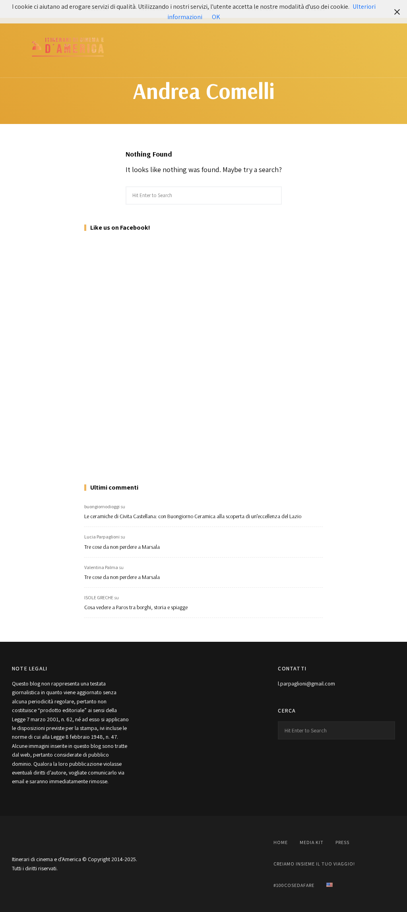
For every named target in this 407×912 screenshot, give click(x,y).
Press (342, 842)
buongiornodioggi (102, 506)
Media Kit (312, 842)
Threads (243, 864)
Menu (387, 48)
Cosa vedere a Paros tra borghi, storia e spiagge (136, 607)
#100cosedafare (293, 885)
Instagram (184, 864)
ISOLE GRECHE (98, 597)
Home (280, 842)
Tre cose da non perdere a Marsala (122, 546)
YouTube (203, 864)
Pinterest (223, 864)
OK (216, 17)
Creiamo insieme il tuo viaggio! (314, 864)
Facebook (164, 864)
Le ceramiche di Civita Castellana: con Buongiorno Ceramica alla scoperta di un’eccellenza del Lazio (192, 516)
